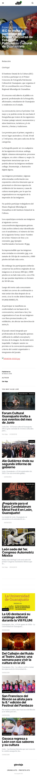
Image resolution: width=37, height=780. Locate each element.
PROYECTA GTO (24, 770)
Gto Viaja (5, 381)
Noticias (22, 27)
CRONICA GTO (12, 770)
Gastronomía (7, 691)
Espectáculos (9, 27)
